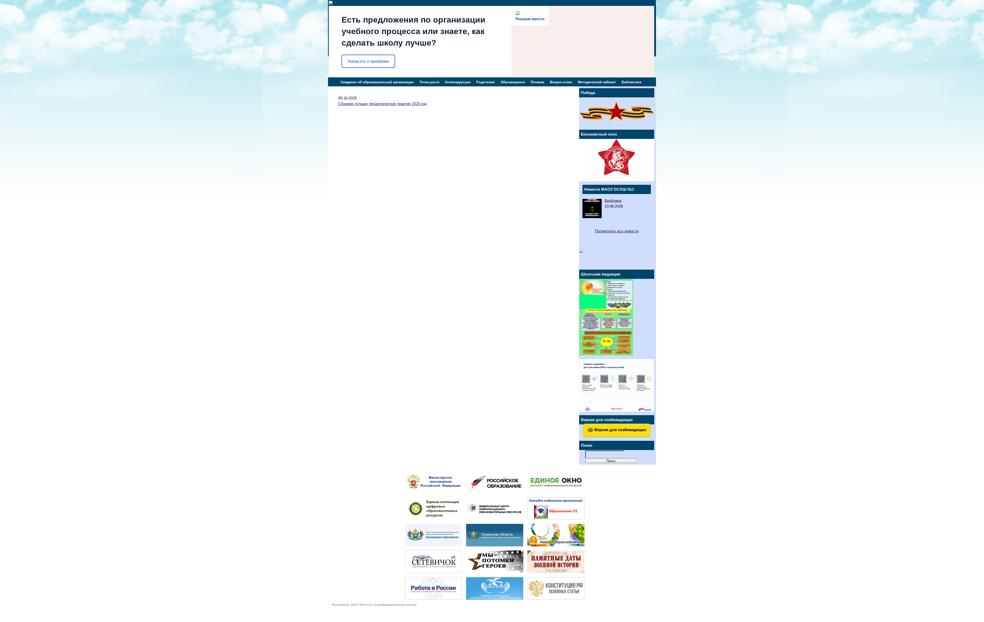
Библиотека (631, 82)
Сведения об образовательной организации (377, 82)
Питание (537, 82)
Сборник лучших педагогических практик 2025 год (382, 104)
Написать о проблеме (368, 61)
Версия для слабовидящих (619, 429)
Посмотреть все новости (617, 231)
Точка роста (429, 82)
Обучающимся (513, 82)
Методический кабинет (597, 82)
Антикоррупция (458, 82)
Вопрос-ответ (561, 82)
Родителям (485, 82)
